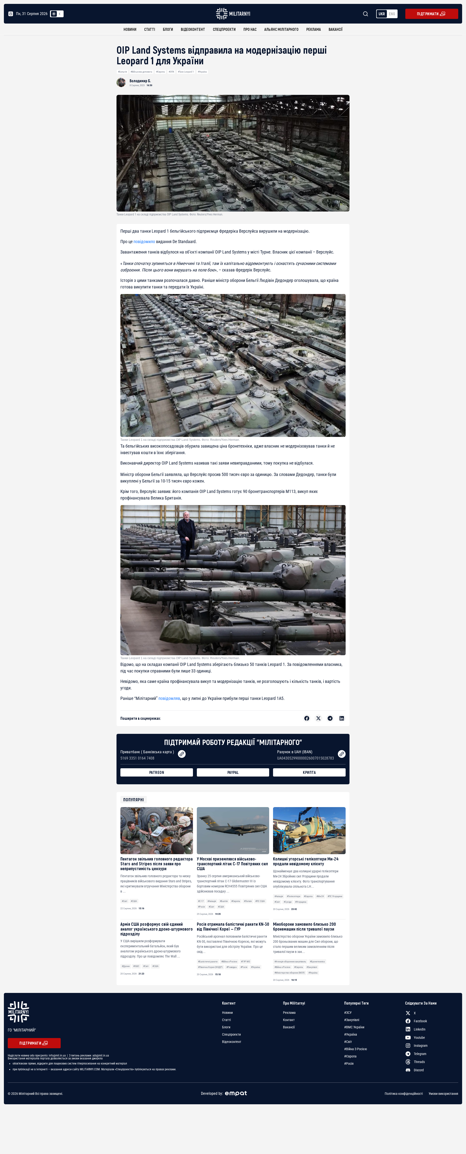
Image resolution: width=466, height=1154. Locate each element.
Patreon (156, 772)
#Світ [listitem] (348, 1042)
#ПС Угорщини (335, 896)
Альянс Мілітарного (281, 29)
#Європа (160, 71)
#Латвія (248, 901)
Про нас (250, 29)
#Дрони (126, 966)
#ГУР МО (245, 961)
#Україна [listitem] (350, 1034)
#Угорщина (300, 901)
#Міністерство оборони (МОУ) (290, 972)
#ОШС (136, 966)
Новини (130, 29)
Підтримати (428, 13)
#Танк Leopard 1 (186, 71)
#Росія (201, 906)
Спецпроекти (224, 29)
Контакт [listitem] (289, 1020)
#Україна (202, 71)
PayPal (233, 772)
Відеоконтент (193, 29)
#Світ (124, 901)
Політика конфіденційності (404, 1093)
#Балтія (224, 901)
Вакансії (335, 29)
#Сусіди (287, 901)
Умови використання (443, 1093)
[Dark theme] (60, 14)
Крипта (309, 772)
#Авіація (212, 901)
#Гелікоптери (293, 896)
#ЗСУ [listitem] (348, 1013)
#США (134, 901)
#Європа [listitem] (350, 1056)
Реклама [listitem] (289, 1013)
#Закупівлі (312, 967)
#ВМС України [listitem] (354, 1027)
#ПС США (260, 901)
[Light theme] (54, 14)
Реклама (313, 29)
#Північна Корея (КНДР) (210, 967)
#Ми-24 (320, 896)
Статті (149, 29)
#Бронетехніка (317, 961)
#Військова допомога (141, 71)
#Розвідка (231, 967)
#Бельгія (122, 71)
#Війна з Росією (229, 961)
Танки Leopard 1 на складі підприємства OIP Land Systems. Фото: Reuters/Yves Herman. (180, 440)
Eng (392, 13)
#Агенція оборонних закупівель (290, 961)
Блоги (168, 29)
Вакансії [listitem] (289, 1027)
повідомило (144, 241)
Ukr (382, 13)
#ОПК (171, 71)
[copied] (182, 754)
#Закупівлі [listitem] (351, 1020)
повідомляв (169, 698)
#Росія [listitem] (349, 1063)
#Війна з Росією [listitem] (355, 1049)
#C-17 (201, 901)
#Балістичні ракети (207, 961)
